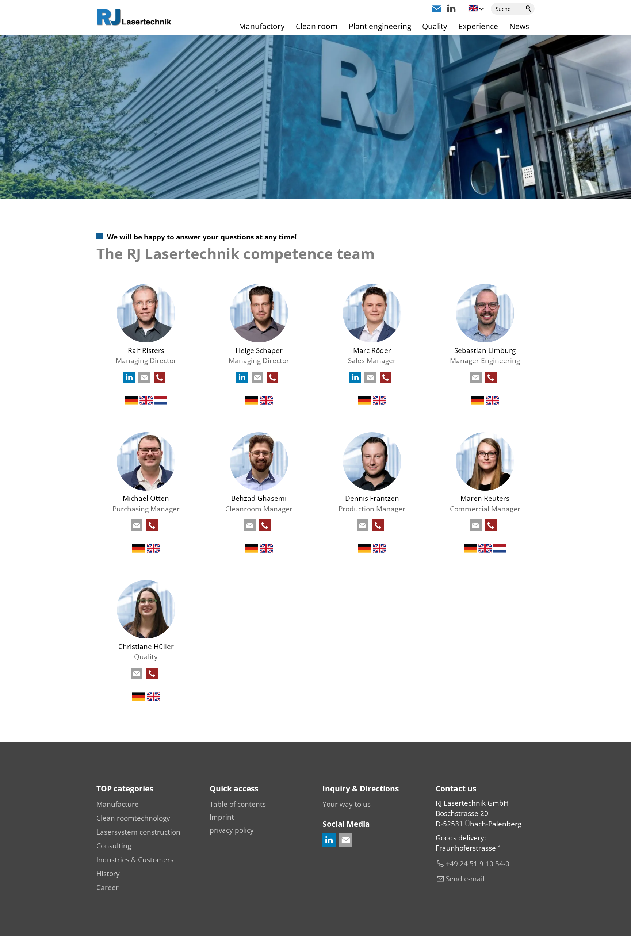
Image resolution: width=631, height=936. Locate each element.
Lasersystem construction (138, 832)
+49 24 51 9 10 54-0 (477, 863)
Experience (478, 26)
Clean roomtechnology (133, 818)
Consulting (113, 846)
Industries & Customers (134, 859)
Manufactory (262, 26)
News (519, 26)
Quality (434, 26)
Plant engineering (380, 26)
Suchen (529, 9)
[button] (436, 8)
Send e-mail (465, 878)
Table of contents (238, 804)
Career (107, 887)
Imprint (222, 817)
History (108, 873)
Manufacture (117, 804)
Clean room (316, 26)
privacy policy (232, 830)
